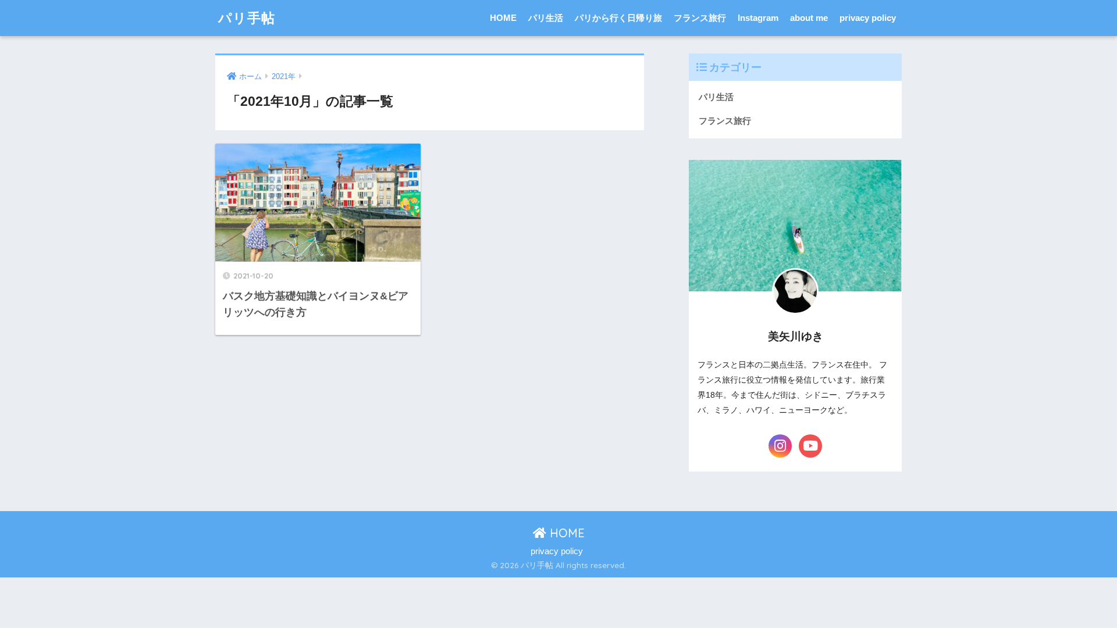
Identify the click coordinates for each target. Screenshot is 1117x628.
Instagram (758, 18)
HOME (503, 18)
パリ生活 (545, 18)
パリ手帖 (246, 17)
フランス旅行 (700, 18)
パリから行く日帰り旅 (618, 18)
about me (809, 18)
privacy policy (867, 18)
